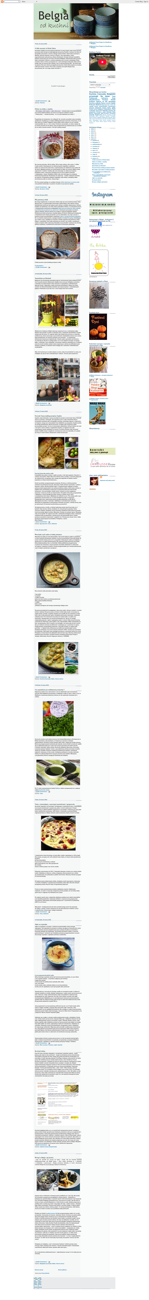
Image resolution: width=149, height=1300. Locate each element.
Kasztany (109, 114)
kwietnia (95, 156)
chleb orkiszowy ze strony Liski (70, 182)
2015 (92, 129)
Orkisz (47, 189)
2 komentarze (43, 521)
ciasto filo (94, 118)
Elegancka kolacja (100, 107)
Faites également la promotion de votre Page (100, 226)
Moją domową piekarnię (65, 208)
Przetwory (112, 113)
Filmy (90, 117)
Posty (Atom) (45, 1273)
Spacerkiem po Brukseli (43, 278)
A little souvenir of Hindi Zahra (45, 48)
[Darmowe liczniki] (92, 489)
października (96, 144)
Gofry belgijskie (98, 109)
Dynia (109, 107)
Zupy (41, 793)
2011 (92, 137)
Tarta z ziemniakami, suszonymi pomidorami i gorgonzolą (54, 804)
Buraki (91, 113)
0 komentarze (43, 101)
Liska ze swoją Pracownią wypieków (70, 216)
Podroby (110, 117)
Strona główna (62, 1269)
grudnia (94, 140)
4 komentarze (43, 1261)
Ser (114, 104)
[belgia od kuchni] (100, 225)
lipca (94, 150)
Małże (53, 679)
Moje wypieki (76, 208)
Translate (102, 87)
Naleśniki (105, 110)
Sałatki (113, 103)
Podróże (92, 101)
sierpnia (94, 148)
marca (94, 158)
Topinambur (96, 120)
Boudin (104, 120)
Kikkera (57, 788)
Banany (104, 114)
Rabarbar (109, 112)
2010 (92, 139)
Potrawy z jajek (52, 1045)
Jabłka (113, 107)
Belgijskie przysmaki (46, 405)
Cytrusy (90, 121)
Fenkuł (91, 109)
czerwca (95, 152)
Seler (90, 120)
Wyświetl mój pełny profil (107, 480)
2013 (92, 133)
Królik (113, 114)
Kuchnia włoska (109, 100)
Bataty (101, 120)
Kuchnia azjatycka (97, 117)
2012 (92, 135)
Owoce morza (59, 679)
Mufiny (101, 121)
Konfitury (109, 118)
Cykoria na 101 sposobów (105, 101)
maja (94, 154)
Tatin (90, 118)
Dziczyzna (100, 118)
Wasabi (113, 121)
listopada (95, 142)
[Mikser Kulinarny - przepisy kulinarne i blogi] (102, 376)
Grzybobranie (107, 109)
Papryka (105, 121)
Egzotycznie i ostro (45, 523)
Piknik (113, 109)
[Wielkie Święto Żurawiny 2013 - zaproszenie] (102, 399)
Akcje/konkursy (94, 100)
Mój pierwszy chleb (41, 200)
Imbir (94, 121)
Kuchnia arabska (95, 103)
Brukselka (109, 120)
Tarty (41, 913)
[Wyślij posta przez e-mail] (48, 101)
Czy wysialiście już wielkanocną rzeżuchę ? (49, 690)
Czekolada (92, 110)
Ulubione (54, 523)
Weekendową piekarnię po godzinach (48, 210)
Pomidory (110, 121)
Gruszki (105, 118)
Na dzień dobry (40, 1051)
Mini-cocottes (44, 1045)
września (95, 146)
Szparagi (91, 114)
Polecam (42, 102)
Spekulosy (102, 116)
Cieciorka (113, 120)
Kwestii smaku (45, 790)
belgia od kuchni (93, 225)
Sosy (114, 117)
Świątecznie (98, 114)
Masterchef (105, 117)
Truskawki (112, 116)
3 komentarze (43, 403)
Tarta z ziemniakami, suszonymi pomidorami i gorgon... (101, 175)
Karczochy (99, 110)
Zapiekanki (91, 122)
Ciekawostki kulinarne (98, 98)
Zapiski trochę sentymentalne (48, 1146)
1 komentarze (43, 911)
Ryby (113, 112)
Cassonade (97, 113)
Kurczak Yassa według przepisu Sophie (48, 416)
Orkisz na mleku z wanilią (43, 109)
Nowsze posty (39, 1269)
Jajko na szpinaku (41, 924)
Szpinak (60, 1045)
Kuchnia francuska (45, 679)
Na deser (42, 189)
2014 (92, 131)
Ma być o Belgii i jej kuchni (44, 1157)
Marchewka (92, 116)
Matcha (97, 121)
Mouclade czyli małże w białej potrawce (48, 534)
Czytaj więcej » (39, 265)
